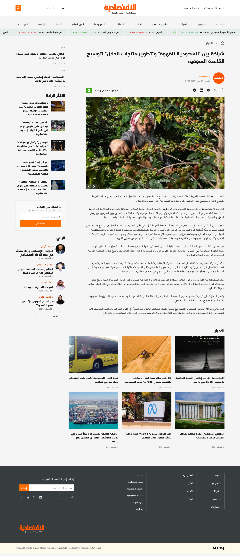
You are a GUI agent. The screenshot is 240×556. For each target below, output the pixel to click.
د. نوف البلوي (46, 296)
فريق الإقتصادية (135, 481)
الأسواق (202, 24)
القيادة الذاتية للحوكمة (39, 287)
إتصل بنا (139, 509)
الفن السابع (78, 24)
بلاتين (40, 32)
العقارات (120, 24)
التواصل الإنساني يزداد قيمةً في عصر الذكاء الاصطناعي (35, 252)
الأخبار (59, 24)
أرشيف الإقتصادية (135, 488)
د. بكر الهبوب (47, 282)
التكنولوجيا (99, 24)
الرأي (190, 482)
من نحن (139, 475)
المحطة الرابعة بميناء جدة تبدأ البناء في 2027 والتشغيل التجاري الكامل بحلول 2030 (94, 437)
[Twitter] (34, 497)
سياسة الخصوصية (135, 495)
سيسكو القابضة (88, 32)
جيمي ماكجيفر (45, 264)
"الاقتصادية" (204, 76)
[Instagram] (28, 497)
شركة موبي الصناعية (142, 32)
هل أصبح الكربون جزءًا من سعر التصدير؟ (38, 303)
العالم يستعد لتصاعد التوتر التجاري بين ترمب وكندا (36, 270)
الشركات (183, 24)
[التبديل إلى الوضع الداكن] (62, 8)
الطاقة (138, 24)
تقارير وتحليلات (160, 24)
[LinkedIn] (40, 497)
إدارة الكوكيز (137, 502)
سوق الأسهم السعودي (223, 32)
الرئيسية (220, 24)
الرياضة (41, 24)
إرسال (24, 487)
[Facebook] (21, 497)
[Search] (18, 8)
